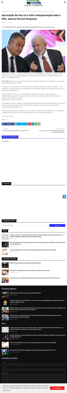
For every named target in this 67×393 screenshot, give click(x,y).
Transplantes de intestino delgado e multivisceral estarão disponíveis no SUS (32, 350)
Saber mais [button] (6, 390)
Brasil (10, 11)
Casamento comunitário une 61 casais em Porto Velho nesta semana (30, 270)
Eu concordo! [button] (57, 388)
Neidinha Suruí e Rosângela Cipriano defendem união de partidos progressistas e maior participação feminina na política (35, 316)
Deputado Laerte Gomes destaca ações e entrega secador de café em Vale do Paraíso (35, 278)
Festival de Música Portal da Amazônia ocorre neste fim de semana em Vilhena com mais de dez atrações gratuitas (37, 243)
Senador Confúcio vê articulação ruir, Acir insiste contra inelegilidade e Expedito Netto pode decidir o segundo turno (37, 301)
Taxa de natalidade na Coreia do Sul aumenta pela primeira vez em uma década (33, 250)
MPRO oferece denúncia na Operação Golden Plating (25, 263)
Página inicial (5, 11)
